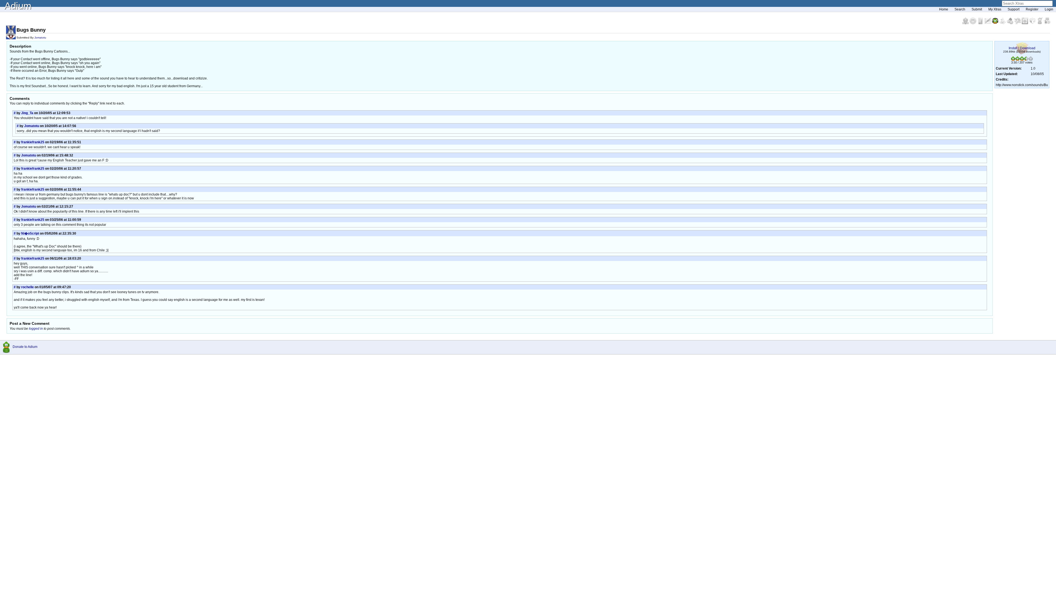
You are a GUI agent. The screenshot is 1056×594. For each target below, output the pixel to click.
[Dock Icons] (966, 23)
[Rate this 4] (1026, 60)
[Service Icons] (1018, 23)
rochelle (27, 287)
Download (1027, 48)
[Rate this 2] (1017, 60)
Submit (977, 9)
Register (1032, 9)
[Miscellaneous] (1040, 23)
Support (1013, 9)
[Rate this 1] (1013, 60)
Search (960, 9)
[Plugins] (1032, 23)
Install (1013, 48)
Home (943, 9)
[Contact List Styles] (981, 23)
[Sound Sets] (995, 23)
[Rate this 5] (1030, 60)
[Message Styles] (988, 23)
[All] (1047, 23)
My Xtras (994, 9)
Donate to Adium (25, 347)
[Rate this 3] (1022, 60)
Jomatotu (40, 37)
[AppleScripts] (1003, 23)
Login (1049, 9)
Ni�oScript (30, 233)
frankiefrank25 (32, 142)
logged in (36, 329)
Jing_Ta (27, 113)
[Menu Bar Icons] (1025, 23)
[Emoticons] (973, 23)
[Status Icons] (1010, 23)
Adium (17, 5)
